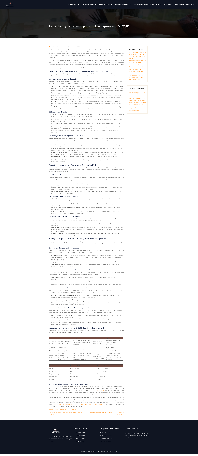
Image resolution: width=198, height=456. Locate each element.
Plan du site (99, 455)
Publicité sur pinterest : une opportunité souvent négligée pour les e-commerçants (136, 77)
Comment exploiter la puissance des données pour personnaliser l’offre (137, 108)
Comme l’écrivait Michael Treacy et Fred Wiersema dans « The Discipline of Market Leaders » (79, 404)
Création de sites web (105, 4)
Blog (192, 4)
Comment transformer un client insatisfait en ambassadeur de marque (137, 94)
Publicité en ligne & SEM (163, 4)
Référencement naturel (182, 4)
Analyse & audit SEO (73, 4)
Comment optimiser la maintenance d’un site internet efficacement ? (137, 71)
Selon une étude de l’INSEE (96, 390)
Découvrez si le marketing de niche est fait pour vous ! (63, 409)
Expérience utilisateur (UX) (123, 4)
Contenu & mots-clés (89, 4)
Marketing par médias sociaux (144, 4)
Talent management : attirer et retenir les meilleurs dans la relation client (66, 413)
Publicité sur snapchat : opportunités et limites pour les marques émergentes (104, 413)
